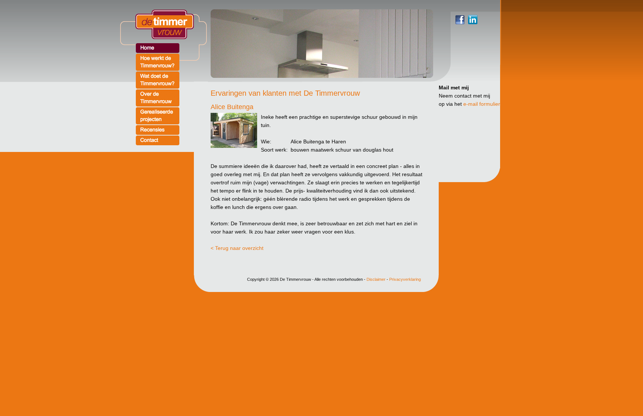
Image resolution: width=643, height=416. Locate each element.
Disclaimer (376, 279)
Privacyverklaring (405, 279)
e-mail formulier (481, 104)
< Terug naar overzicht (237, 248)
